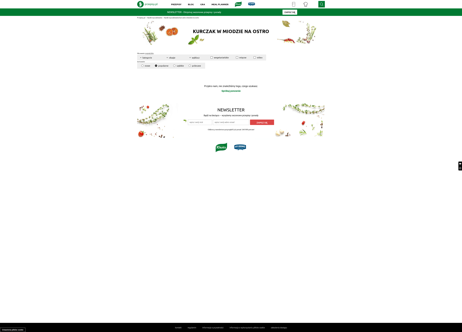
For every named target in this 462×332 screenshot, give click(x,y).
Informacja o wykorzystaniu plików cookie (247, 327)
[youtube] (460, 164)
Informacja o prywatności (213, 327)
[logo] (147, 4)
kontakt (178, 327)
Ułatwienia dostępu (279, 327)
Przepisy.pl (141, 18)
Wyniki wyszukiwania (154, 18)
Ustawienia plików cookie (12, 330)
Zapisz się (262, 122)
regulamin (192, 327)
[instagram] (460, 168)
